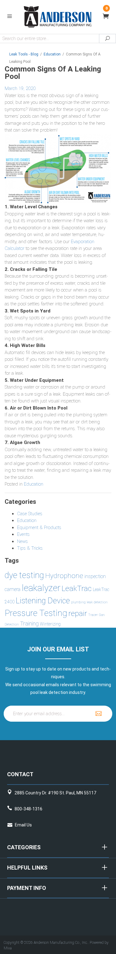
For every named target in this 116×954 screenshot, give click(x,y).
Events (23, 534)
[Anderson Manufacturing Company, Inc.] (58, 16)
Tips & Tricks (30, 548)
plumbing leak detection (89, 602)
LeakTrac (77, 588)
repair (77, 613)
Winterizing (50, 624)
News (22, 541)
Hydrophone (64, 576)
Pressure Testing (36, 613)
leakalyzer (41, 588)
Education (33, 484)
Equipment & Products (39, 527)
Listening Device (43, 600)
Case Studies (29, 513)
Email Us (23, 824)
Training (29, 624)
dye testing (24, 575)
